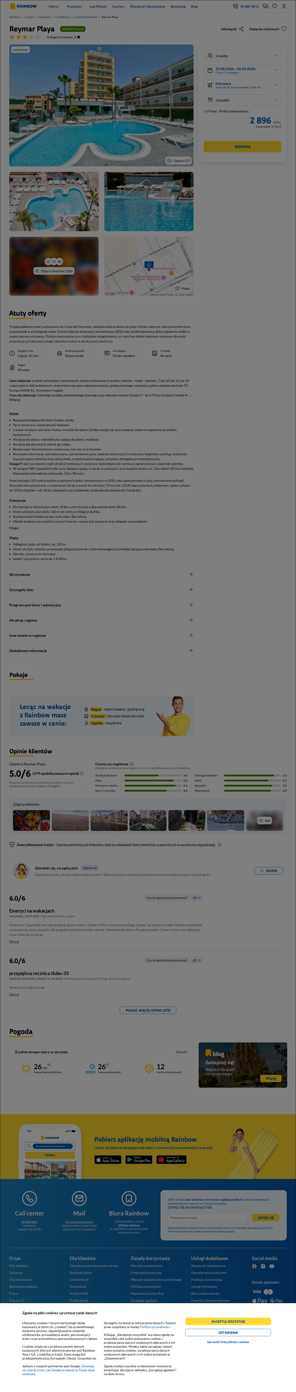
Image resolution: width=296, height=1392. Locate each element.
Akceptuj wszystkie (230, 1322)
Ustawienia (236, 1333)
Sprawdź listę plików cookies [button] (228, 1342)
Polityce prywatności (155, 1327)
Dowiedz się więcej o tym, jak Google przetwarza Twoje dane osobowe (58, 1370)
